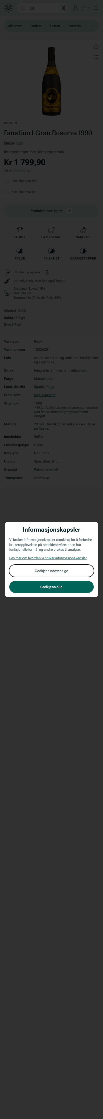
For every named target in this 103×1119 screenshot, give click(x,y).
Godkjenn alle (51, 587)
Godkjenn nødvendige (51, 571)
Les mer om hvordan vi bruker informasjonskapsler (48, 558)
